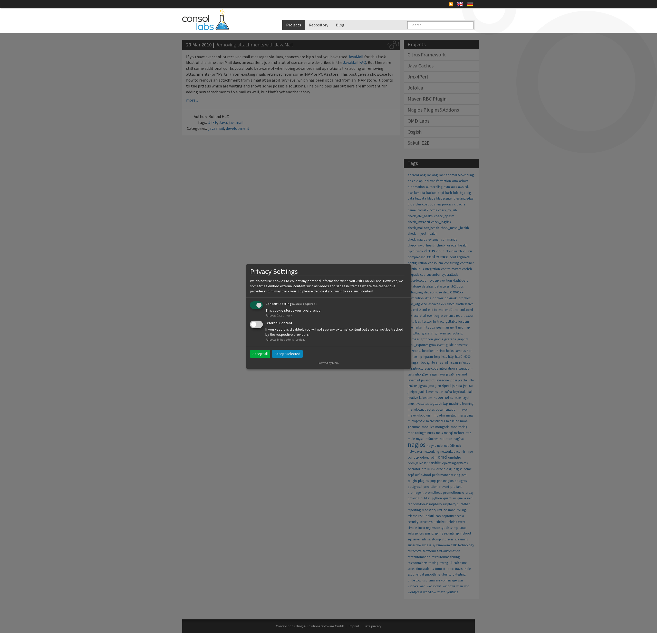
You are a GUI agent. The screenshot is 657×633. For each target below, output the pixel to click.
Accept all (260, 354)
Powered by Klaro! (328, 363)
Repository (318, 25)
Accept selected (287, 354)
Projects (293, 25)
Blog (340, 25)
